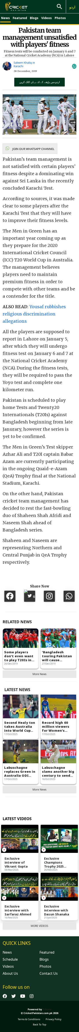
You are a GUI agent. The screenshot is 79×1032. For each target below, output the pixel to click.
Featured (20, 18)
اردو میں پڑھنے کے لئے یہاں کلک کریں (39, 82)
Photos (60, 18)
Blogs (34, 18)
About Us (10, 973)
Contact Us (49, 973)
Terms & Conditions (29, 1019)
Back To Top (39, 1024)
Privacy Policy (53, 1019)
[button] (30, 149)
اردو (72, 7)
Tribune (47, 1009)
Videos (46, 18)
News (5, 18)
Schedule (10, 959)
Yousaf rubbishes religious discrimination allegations (34, 314)
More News (39, 674)
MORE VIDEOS (39, 926)
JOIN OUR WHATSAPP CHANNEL (33, 149)
